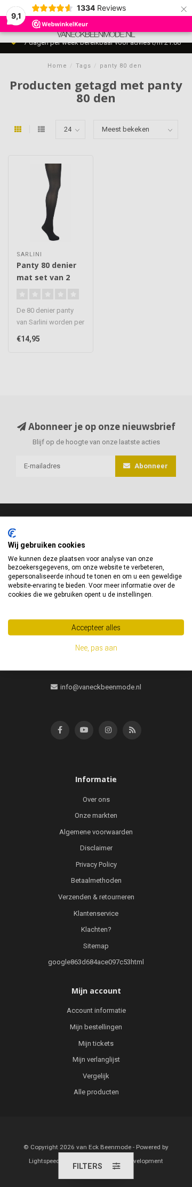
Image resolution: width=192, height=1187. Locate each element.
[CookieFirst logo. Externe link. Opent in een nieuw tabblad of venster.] (12, 533)
